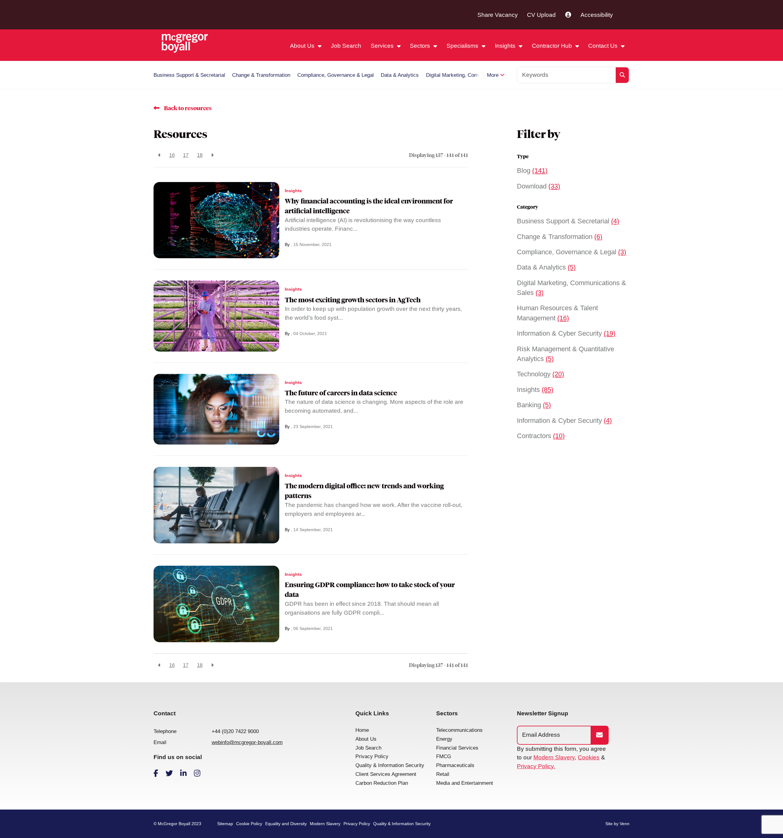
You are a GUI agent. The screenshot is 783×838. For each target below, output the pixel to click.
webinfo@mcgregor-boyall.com (247, 742)
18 (199, 155)
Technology (540, 374)
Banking (534, 405)
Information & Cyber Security (566, 333)
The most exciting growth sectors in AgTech (353, 300)
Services (383, 46)
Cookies (588, 757)
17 (185, 155)
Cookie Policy (249, 823)
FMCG (443, 756)
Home (362, 730)
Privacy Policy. (536, 766)
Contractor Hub (552, 46)
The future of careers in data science (341, 393)
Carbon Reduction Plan (381, 783)
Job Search (346, 46)
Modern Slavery (554, 757)
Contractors (541, 436)
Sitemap (225, 823)
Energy (444, 739)
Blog (532, 170)
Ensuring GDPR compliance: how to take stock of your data (370, 589)
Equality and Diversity (286, 823)
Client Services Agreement (385, 774)
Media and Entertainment (464, 783)
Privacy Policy (371, 756)
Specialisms (463, 46)
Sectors (421, 46)
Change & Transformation (261, 75)
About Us (303, 46)
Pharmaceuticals (455, 765)
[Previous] (159, 155)
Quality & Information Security (389, 765)
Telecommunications (459, 730)
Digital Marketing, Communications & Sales (475, 75)
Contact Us (603, 46)
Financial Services (457, 748)
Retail (442, 774)
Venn (624, 823)
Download (538, 186)
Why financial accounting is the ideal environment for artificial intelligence (369, 206)
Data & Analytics (400, 75)
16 (172, 155)
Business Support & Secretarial (189, 75)
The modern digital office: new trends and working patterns (364, 491)
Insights (506, 46)
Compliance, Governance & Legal (335, 75)
